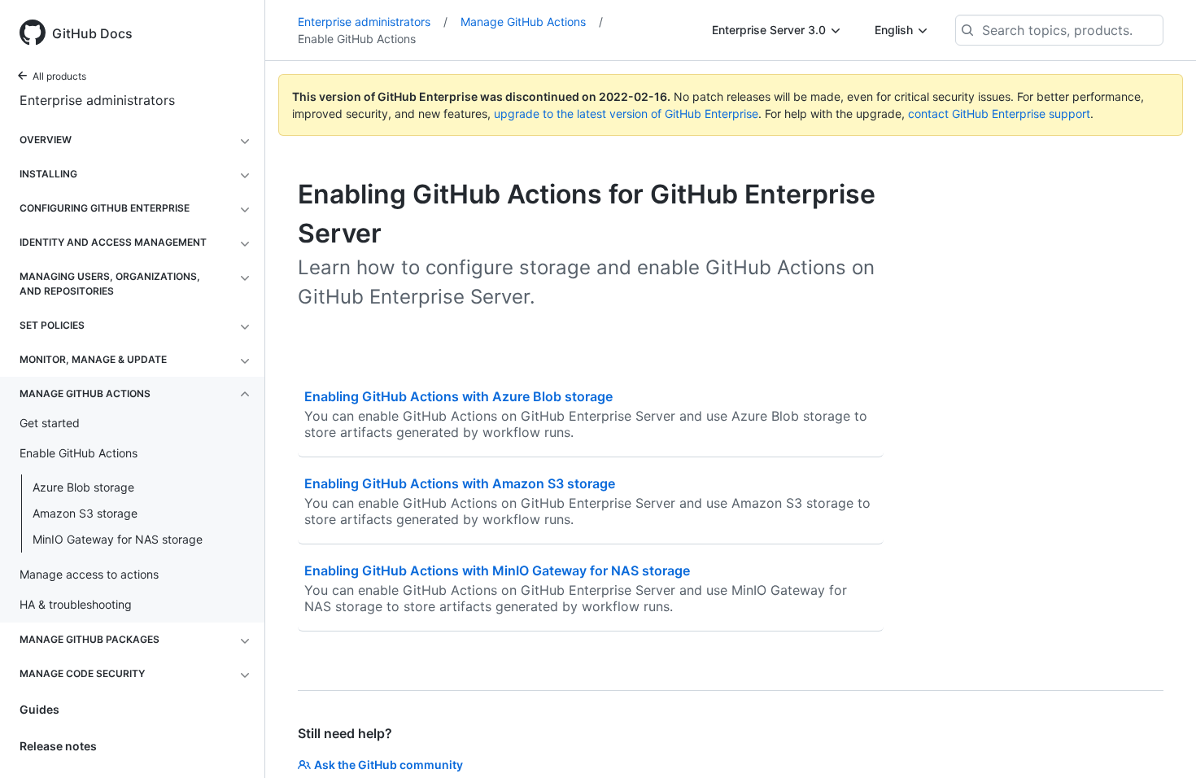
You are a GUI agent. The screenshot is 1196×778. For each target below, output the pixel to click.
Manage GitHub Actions (532, 21)
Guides (39, 709)
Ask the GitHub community (388, 764)
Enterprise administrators (97, 100)
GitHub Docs (92, 33)
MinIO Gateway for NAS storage (118, 539)
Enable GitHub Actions (357, 39)
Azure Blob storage (83, 487)
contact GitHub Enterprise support (999, 113)
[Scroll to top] (1160, 742)
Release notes (58, 746)
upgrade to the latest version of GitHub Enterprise (626, 113)
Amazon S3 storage (85, 513)
